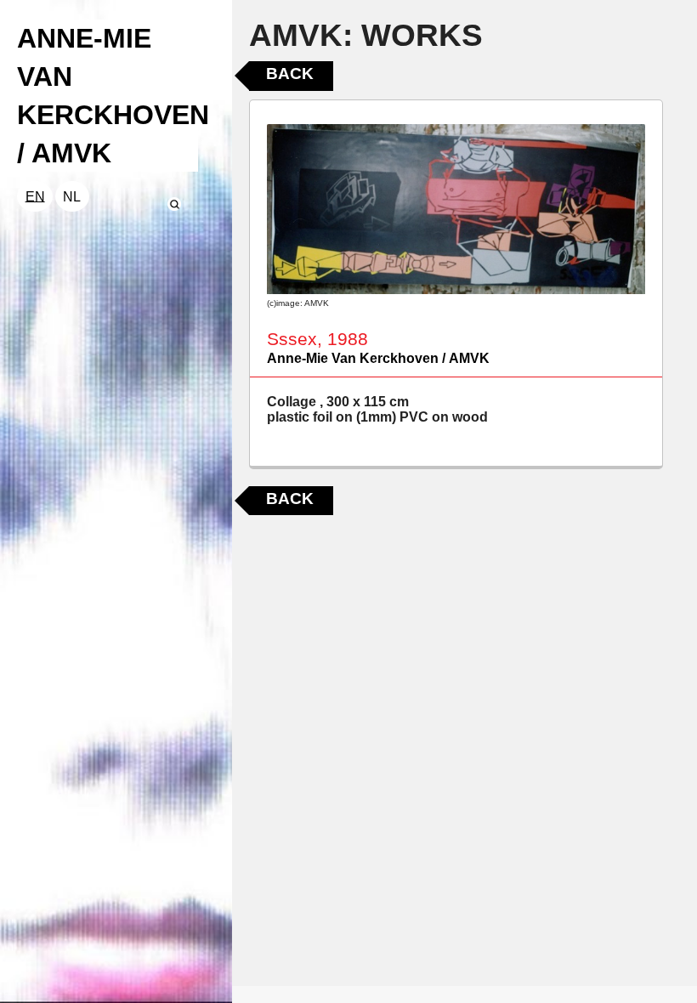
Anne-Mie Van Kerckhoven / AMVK (378, 358)
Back (290, 73)
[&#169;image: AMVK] (456, 209)
